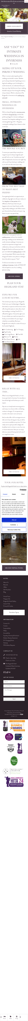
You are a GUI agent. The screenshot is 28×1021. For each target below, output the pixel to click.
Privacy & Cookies (8, 606)
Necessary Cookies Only (14, 529)
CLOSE (26, 1)
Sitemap (5, 643)
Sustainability (6, 628)
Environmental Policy (17, 712)
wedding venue (6, 237)
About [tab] (23, 494)
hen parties (14, 201)
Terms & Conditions (16, 710)
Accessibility (6, 633)
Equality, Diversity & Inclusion (11, 635)
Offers (5, 587)
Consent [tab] (5, 494)
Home (2, 36)
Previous (3, 363)
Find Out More (14, 378)
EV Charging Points (8, 640)
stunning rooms (21, 112)
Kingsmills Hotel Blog (8, 36)
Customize (13, 524)
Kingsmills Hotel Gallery (9, 601)
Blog (4, 592)
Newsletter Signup (14, 612)
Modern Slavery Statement (10, 638)
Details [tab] (14, 494)
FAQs (5, 630)
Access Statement (7, 710)
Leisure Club (6, 604)
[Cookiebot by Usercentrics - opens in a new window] (20, 490)
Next (25, 363)
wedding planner (17, 251)
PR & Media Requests (9, 645)
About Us (5, 582)
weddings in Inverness (7, 265)
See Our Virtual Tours (14, 568)
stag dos (7, 201)
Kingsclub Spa (13, 114)
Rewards (5, 585)
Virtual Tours (6, 596)
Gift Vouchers (7, 589)
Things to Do (6, 599)
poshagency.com (14, 716)
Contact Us (6, 623)
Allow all (14, 519)
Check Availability (14, 26)
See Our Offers (14, 276)
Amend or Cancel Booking (14, 31)
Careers (5, 626)
